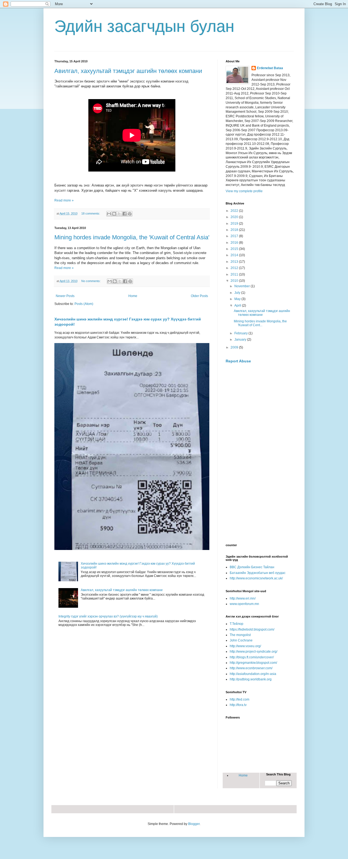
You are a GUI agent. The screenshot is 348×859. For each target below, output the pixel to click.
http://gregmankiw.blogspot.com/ (253, 663)
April (238, 305)
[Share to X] (119, 213)
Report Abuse (238, 361)
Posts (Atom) (83, 304)
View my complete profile (244, 191)
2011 (235, 274)
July (237, 293)
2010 (235, 281)
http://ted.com (239, 699)
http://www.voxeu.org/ (245, 646)
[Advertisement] (260, 453)
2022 (235, 211)
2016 (235, 242)
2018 (235, 230)
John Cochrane (241, 640)
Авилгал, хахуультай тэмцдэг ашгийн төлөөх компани (128, 71)
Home (132, 296)
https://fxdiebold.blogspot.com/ (252, 629)
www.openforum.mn (244, 604)
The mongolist (240, 635)
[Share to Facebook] (124, 213)
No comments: (91, 281)
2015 (235, 249)
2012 (235, 268)
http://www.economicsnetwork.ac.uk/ (256, 578)
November (242, 286)
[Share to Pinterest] (129, 213)
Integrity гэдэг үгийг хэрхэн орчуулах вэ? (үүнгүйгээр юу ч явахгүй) (108, 616)
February (241, 333)
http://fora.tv (238, 705)
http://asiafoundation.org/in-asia (253, 674)
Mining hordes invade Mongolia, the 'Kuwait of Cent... (260, 323)
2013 (235, 262)
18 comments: (91, 213)
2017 (235, 236)
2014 (235, 255)
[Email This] (109, 213)
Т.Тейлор (236, 624)
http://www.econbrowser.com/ (251, 668)
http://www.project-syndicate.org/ (253, 651)
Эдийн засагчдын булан (144, 26)
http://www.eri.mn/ (243, 598)
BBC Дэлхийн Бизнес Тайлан (252, 567)
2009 (235, 347)
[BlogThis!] (114, 213)
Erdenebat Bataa (270, 68)
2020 (235, 217)
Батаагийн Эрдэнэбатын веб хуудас (257, 573)
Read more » (64, 200)
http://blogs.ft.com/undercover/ (252, 657)
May (237, 299)
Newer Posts (65, 296)
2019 (235, 223)
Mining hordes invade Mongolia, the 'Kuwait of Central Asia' (131, 237)
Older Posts (199, 296)
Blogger (194, 824)
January (240, 339)
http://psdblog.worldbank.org (251, 679)
